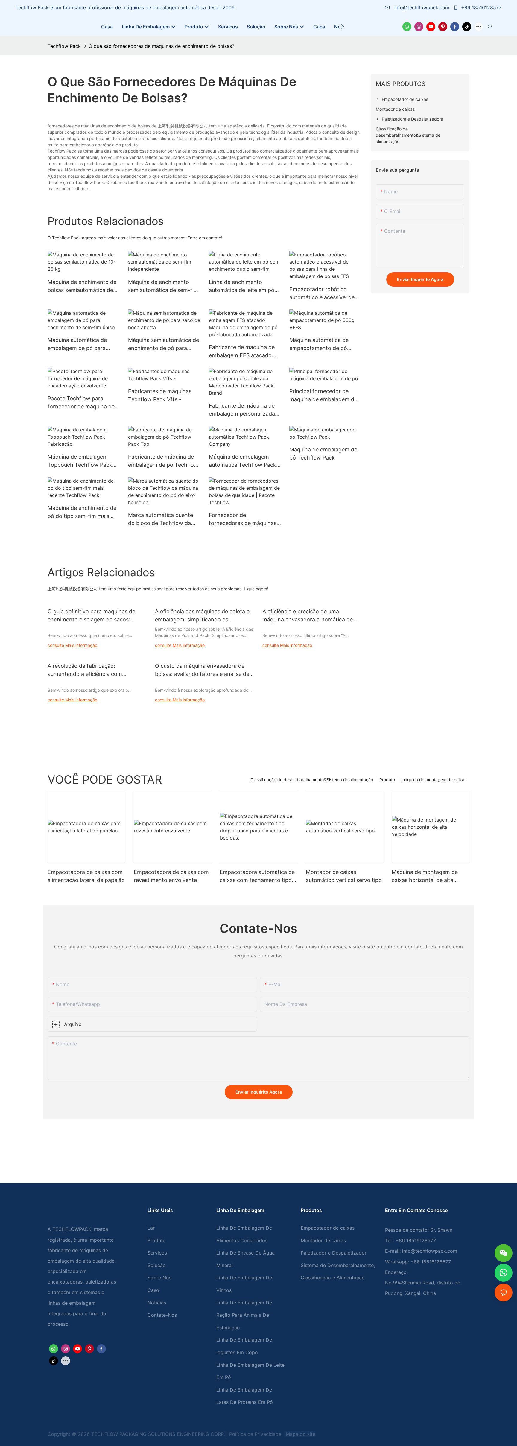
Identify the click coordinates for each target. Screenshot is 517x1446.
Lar (151, 1228)
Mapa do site (299, 1434)
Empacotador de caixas (328, 1228)
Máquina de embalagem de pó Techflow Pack (323, 453)
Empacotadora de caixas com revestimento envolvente (171, 876)
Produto (387, 779)
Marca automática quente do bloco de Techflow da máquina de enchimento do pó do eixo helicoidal (162, 519)
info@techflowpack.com (422, 7)
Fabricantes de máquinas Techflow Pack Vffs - (159, 395)
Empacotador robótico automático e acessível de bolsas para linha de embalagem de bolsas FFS (322, 293)
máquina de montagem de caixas (433, 779)
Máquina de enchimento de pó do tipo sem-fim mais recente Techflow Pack (82, 512)
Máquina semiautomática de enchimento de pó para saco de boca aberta (163, 344)
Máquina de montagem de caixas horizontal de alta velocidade (425, 876)
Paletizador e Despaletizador (334, 1253)
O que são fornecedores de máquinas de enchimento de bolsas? (161, 46)
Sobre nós (159, 1278)
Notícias (157, 1303)
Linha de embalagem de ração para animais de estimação (244, 1315)
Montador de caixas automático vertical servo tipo (344, 876)
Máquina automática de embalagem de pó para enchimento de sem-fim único (78, 344)
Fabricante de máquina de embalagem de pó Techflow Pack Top (163, 461)
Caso (153, 1290)
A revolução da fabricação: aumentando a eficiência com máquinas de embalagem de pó (87, 670)
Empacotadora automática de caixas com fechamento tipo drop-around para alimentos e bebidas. (257, 876)
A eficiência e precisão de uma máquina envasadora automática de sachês (307, 616)
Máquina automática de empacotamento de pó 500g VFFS (319, 344)
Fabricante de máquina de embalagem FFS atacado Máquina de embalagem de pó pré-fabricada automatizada (243, 351)
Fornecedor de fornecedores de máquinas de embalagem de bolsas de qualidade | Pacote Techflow (245, 519)
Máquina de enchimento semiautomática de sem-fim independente (163, 286)
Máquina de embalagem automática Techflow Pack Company (242, 461)
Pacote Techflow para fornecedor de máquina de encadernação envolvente (81, 402)
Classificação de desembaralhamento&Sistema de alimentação (311, 779)
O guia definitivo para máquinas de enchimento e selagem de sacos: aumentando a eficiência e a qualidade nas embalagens (96, 616)
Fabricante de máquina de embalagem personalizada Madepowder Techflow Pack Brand (242, 410)
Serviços (157, 1253)
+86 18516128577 (480, 7)
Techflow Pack (64, 46)
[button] (342, 26)
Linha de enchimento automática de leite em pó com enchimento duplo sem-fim (241, 286)
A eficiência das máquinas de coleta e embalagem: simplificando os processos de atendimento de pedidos (203, 616)
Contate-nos (162, 1315)
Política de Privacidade (256, 1434)
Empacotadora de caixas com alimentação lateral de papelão (86, 876)
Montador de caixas (323, 1240)
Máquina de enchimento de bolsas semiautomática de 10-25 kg (82, 286)
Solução (157, 1265)
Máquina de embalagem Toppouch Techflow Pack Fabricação (80, 461)
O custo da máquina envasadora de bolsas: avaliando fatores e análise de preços (202, 670)
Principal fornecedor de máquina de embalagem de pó (323, 395)
